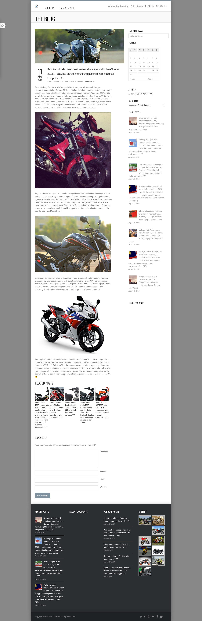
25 (140, 70)
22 (157, 66)
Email (103, 479)
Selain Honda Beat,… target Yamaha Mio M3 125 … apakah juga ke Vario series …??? (71, 409)
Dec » (150, 79)
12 (144, 62)
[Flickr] (165, 7)
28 (153, 70)
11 (140, 62)
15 (157, 62)
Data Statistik (67, 8)
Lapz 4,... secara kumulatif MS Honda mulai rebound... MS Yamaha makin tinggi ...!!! (117, 571)
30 (131, 75)
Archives (132, 94)
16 (131, 66)
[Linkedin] (153, 7)
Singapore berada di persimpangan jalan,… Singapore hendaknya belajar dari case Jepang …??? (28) (144, 282)
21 (153, 66)
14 (153, 62)
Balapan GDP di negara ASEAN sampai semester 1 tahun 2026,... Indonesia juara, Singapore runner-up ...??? (145, 236)
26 (144, 70)
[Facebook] (145, 7)
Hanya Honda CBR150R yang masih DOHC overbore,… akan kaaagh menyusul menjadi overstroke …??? (102, 410)
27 (148, 70)
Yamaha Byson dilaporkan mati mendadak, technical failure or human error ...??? (117, 533)
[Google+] (157, 7)
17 (135, 66)
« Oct (132, 79)
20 (148, 66)
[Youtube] (161, 7)
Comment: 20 (90, 82)
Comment (104, 451)
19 (144, 66)
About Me (50, 8)
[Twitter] (149, 7)
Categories (132, 105)
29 (157, 70)
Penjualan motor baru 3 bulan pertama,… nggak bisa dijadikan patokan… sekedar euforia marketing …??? (56, 410)
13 (148, 62)
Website (103, 487)
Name (103, 472)
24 (135, 70)
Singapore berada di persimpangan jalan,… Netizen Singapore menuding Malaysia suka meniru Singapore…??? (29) (146, 123)
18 (140, 66)
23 (131, 70)
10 (135, 62)
